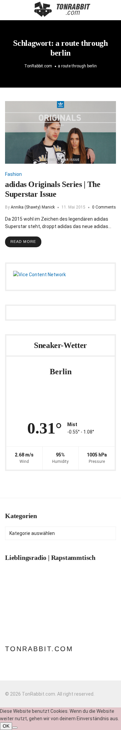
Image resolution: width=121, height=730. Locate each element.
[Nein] (14, 728)
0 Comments (104, 207)
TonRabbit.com (39, 649)
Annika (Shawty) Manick (33, 207)
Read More (23, 242)
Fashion (13, 174)
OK (6, 726)
